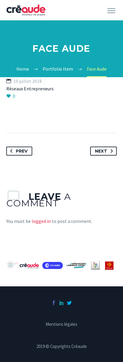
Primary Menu (111, 10)
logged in (41, 221)
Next (101, 151)
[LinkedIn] (61, 302)
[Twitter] (69, 302)
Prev (21, 151)
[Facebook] (53, 302)
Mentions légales (61, 324)
